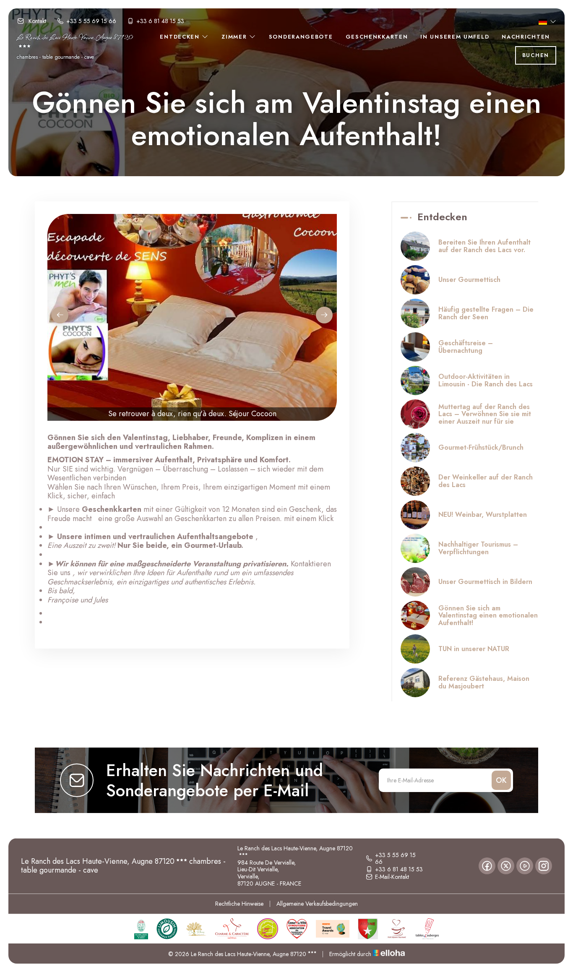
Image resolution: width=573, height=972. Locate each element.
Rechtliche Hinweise (239, 903)
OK (501, 780)
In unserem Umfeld (454, 37)
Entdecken (181, 37)
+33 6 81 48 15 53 (399, 869)
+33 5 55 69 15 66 (395, 859)
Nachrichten (526, 37)
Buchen (535, 55)
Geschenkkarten (377, 37)
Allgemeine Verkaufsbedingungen (317, 903)
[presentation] (60, 315)
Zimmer (235, 37)
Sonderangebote (301, 37)
